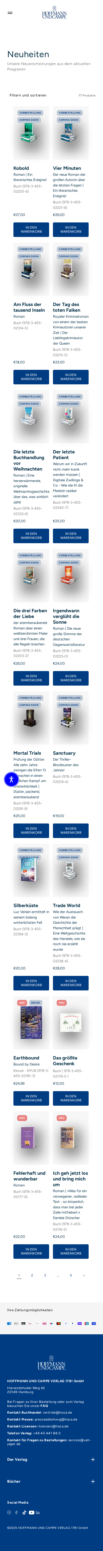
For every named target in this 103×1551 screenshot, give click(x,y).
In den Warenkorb (31, 230)
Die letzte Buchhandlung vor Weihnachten (28, 460)
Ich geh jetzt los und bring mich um (70, 1178)
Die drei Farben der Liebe (30, 613)
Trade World (66, 905)
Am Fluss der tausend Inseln (29, 307)
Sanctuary (64, 753)
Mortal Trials (27, 753)
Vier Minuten (67, 168)
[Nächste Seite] (84, 1275)
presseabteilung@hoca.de (56, 1419)
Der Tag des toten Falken (66, 307)
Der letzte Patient (64, 454)
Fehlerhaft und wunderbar (29, 1176)
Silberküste (25, 905)
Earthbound (26, 1058)
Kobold (21, 168)
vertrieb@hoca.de (57, 1412)
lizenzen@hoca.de (54, 1426)
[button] (11, 779)
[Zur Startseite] (54, 12)
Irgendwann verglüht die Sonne (66, 616)
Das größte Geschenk (65, 1060)
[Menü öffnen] (10, 12)
